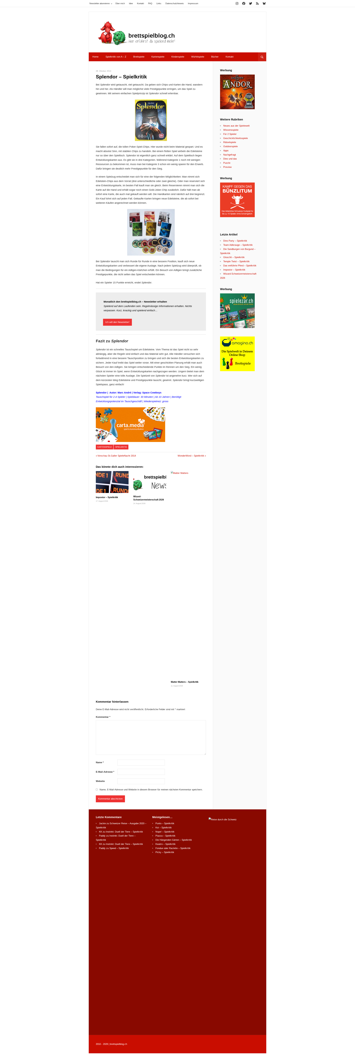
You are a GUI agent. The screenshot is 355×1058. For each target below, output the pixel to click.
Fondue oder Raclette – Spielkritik (173, 848)
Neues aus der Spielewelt (236, 125)
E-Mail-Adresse (105, 772)
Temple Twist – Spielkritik (236, 261)
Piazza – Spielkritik (165, 835)
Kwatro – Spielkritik (165, 844)
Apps (226, 150)
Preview (227, 167)
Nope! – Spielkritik (164, 831)
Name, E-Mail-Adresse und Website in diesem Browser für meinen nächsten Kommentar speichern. (151, 789)
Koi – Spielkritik (163, 827)
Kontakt (140, 3)
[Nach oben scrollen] (350, 1053)
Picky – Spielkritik (164, 852)
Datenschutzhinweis (174, 3)
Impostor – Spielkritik (107, 497)
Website (100, 781)
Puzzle (226, 163)
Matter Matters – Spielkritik (184, 682)
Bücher (215, 56)
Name (100, 762)
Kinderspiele (177, 56)
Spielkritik (121, 447)
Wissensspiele (230, 130)
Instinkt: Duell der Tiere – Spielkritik (124, 831)
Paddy (102, 835)
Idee (131, 3)
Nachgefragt (229, 154)
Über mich (120, 3)
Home (95, 56)
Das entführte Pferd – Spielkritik (239, 265)
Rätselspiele (229, 142)
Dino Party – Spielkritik (235, 240)
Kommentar (103, 717)
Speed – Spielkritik (119, 848)
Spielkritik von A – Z (116, 56)
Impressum (193, 3)
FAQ (150, 3)
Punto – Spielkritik (164, 823)
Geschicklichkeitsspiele (235, 138)
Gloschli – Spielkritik (234, 257)
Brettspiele (138, 56)
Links (158, 3)
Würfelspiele (197, 56)
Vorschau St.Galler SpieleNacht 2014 (116, 455)
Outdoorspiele (230, 146)
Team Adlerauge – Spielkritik (238, 245)
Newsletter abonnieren (99, 3)
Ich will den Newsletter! (117, 322)
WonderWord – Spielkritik (191, 455)
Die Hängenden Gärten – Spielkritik (173, 840)
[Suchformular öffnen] (262, 56)
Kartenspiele (157, 56)
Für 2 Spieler (230, 134)
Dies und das (230, 158)
